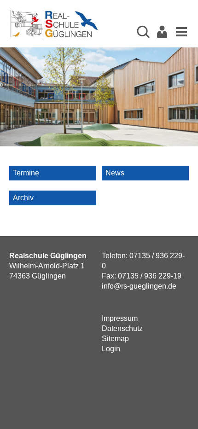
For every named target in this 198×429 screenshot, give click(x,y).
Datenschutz (122, 328)
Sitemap (115, 338)
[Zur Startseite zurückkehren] (54, 13)
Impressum (120, 318)
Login (111, 349)
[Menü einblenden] (179, 31)
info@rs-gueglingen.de (139, 286)
